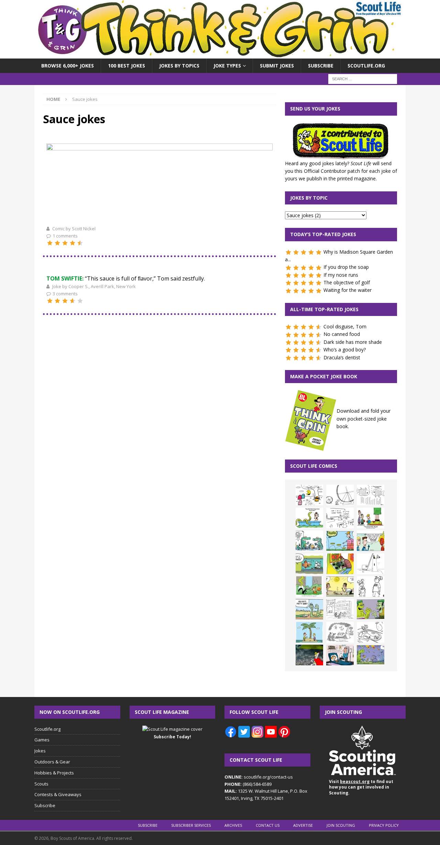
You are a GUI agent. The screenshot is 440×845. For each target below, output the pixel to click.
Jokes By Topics (179, 65)
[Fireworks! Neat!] (370, 655)
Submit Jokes (277, 65)
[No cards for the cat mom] (340, 655)
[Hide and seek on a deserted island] (309, 632)
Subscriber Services (191, 825)
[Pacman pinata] (309, 495)
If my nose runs (340, 275)
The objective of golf (346, 282)
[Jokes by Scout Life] (220, 54)
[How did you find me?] (309, 586)
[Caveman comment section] (340, 632)
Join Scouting (341, 825)
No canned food (341, 334)
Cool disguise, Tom (344, 326)
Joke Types (227, 65)
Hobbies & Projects (54, 773)
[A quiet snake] (309, 609)
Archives (233, 825)
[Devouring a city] (159, 220)
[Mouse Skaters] (370, 632)
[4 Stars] (72, 243)
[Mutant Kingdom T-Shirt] (370, 586)
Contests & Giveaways (57, 794)
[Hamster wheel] (340, 495)
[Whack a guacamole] (340, 563)
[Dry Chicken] (340, 586)
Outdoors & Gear (52, 762)
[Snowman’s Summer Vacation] (340, 518)
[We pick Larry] (370, 518)
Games (42, 740)
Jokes (40, 751)
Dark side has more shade (352, 342)
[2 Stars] (57, 243)
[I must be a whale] (309, 563)
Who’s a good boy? (344, 349)
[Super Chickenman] (309, 655)
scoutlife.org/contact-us (258, 777)
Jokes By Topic (309, 197)
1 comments (65, 236)
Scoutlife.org (366, 65)
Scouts (41, 784)
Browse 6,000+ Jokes (67, 65)
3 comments (65, 294)
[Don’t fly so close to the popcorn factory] (370, 540)
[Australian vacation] (370, 495)
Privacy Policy (384, 825)
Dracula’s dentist (341, 357)
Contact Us (267, 825)
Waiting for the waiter (347, 290)
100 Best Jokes (126, 65)
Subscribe (320, 65)
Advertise (303, 825)
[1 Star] (49, 243)
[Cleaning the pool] (309, 518)
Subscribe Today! (172, 737)
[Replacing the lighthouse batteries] (370, 563)
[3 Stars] (65, 243)
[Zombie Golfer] (340, 540)
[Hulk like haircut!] (370, 609)
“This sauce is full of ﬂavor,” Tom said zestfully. (125, 278)
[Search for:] (362, 78)
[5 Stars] (80, 243)
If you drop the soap (346, 267)
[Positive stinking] (340, 609)
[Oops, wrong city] (309, 540)
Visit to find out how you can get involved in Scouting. (361, 787)
